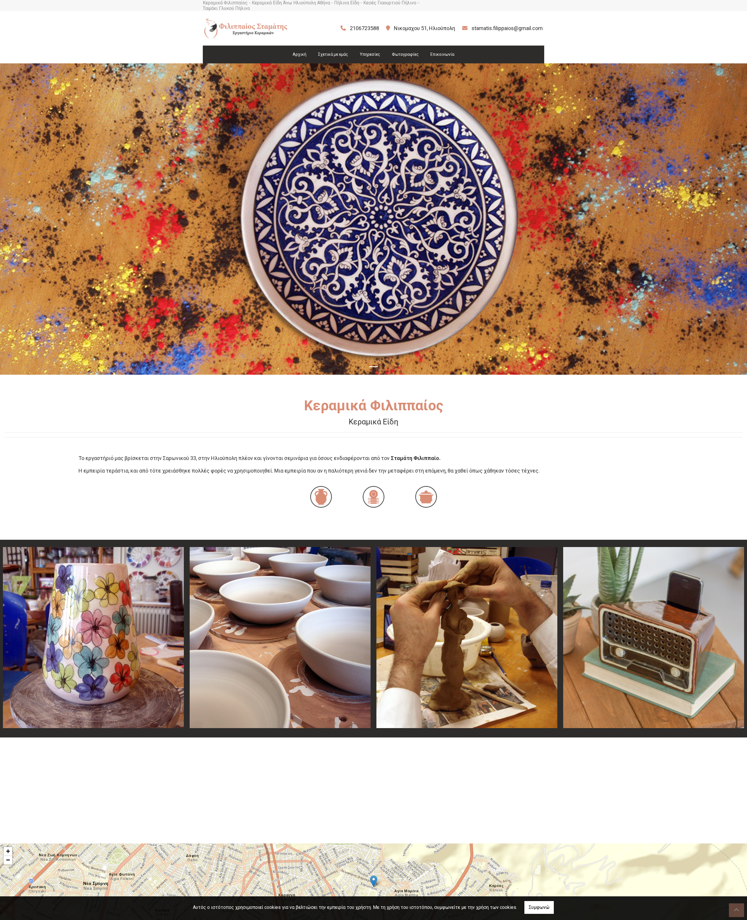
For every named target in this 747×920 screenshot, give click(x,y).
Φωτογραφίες (405, 54)
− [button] (8, 860)
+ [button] (8, 851)
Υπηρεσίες (370, 54)
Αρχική (299, 54)
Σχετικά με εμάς (333, 54)
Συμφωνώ (539, 907)
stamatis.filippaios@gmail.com (507, 28)
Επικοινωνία (442, 54)
